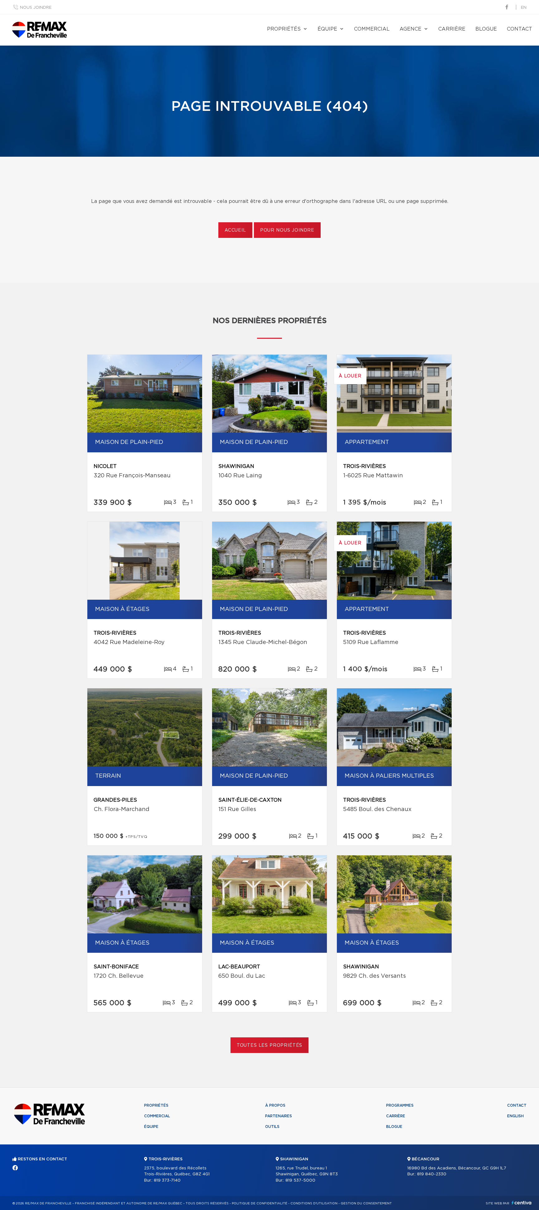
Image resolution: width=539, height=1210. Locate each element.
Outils (272, 1127)
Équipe (327, 29)
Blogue (486, 29)
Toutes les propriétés (270, 1045)
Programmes (400, 1105)
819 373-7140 (167, 1180)
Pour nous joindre (287, 230)
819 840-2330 (431, 1174)
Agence (410, 29)
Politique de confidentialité (259, 1203)
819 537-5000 (300, 1180)
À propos (275, 1105)
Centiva (522, 1203)
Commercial (372, 29)
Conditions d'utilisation (313, 1203)
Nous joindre (35, 8)
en (524, 8)
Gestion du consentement (366, 1203)
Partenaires (278, 1116)
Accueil (235, 230)
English (515, 1116)
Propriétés (284, 29)
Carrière (451, 29)
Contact (519, 29)
